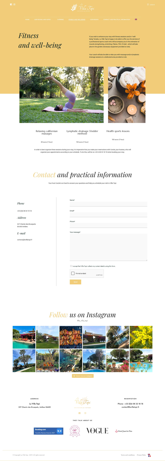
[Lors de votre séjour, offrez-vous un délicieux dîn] (70, 337)
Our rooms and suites (42, 19)
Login (152, 5)
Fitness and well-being (77, 19)
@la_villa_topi (82, 321)
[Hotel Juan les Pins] (123, 432)
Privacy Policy (141, 455)
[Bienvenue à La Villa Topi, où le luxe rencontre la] (94, 337)
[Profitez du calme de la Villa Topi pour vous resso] (94, 360)
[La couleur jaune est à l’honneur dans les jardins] (141, 337)
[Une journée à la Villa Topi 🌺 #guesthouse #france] (117, 360)
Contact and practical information (116, 19)
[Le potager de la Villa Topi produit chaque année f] (47, 360)
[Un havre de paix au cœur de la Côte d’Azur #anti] (117, 337)
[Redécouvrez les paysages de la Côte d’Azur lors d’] (70, 360)
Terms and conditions (128, 455)
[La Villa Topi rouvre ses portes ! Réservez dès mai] (141, 360)
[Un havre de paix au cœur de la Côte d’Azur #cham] (24, 360)
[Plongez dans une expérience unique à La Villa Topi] (47, 337)
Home (27, 19)
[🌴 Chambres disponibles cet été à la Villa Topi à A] (24, 337)
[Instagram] (14, 4)
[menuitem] (150, 454)
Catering (60, 19)
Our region (94, 19)
